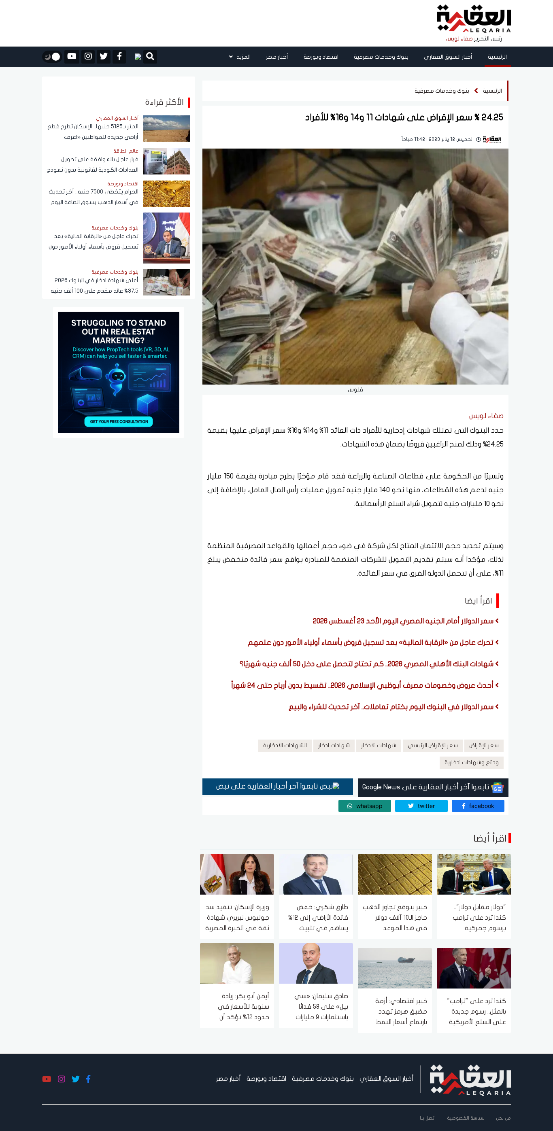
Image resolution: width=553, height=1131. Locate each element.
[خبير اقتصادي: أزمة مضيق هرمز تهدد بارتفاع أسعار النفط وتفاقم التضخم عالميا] (395, 967)
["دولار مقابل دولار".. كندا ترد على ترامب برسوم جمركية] (474, 873)
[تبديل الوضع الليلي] (52, 57)
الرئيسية (497, 57)
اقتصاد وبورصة (321, 57)
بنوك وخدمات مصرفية (381, 57)
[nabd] (134, 56)
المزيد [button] (243, 57)
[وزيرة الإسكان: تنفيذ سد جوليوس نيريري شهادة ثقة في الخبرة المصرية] (237, 873)
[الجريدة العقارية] (474, 19)
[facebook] (119, 57)
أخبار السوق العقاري (448, 57)
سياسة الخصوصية (466, 1118)
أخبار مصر (277, 57)
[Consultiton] (118, 371)
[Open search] (150, 57)
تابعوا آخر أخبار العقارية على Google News (426, 787)
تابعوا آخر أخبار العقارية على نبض (268, 786)
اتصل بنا (428, 1118)
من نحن (503, 1118)
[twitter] (104, 57)
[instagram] (88, 57)
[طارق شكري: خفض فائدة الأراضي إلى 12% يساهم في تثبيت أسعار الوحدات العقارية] (316, 873)
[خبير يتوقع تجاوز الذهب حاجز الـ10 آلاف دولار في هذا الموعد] (395, 873)
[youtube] (71, 57)
